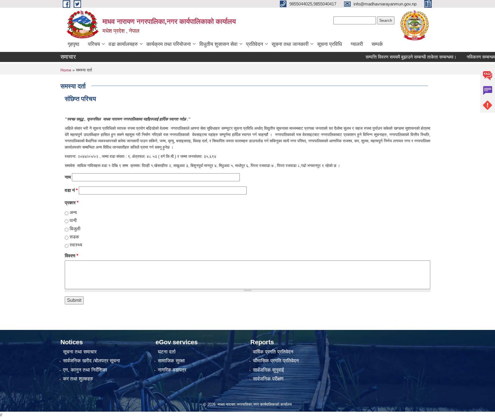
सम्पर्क (377, 44)
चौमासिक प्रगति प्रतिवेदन (276, 360)
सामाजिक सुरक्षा (171, 360)
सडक (74, 236)
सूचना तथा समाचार (80, 352)
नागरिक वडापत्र (172, 370)
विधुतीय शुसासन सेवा (218, 44)
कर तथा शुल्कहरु (78, 379)
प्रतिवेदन (254, 44)
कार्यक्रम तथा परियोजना (168, 44)
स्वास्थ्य (76, 244)
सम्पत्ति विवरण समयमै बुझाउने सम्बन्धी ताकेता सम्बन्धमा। (403, 57)
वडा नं (71, 190)
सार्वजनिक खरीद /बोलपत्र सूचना (91, 360)
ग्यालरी (357, 44)
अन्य (73, 212)
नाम (68, 177)
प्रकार (71, 202)
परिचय (94, 44)
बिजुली (75, 228)
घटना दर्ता (167, 352)
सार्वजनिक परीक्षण (268, 379)
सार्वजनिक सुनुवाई (268, 370)
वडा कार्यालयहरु (123, 44)
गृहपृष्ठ (73, 44)
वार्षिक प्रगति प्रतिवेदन (273, 352)
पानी (73, 220)
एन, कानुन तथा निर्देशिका (85, 370)
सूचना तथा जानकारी (290, 44)
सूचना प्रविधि (329, 44)
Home (65, 70)
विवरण (71, 255)
